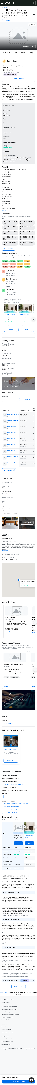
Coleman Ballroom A (12, 456)
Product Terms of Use (7, 1039)
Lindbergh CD (11, 444)
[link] (15, 657)
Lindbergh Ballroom (12, 414)
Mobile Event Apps (6, 1012)
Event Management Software (9, 1006)
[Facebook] (3, 796)
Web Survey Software (7, 1017)
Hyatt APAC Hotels (10, 749)
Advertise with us (6, 1044)
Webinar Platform (6, 1020)
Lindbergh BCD (11, 432)
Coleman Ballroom (12, 420)
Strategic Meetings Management (10, 1014)
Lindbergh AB (11, 438)
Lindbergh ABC (11, 426)
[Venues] (33, 3)
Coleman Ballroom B (12, 463)
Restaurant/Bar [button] (14, 677)
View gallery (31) (28, 46)
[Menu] (2, 2)
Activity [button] (6, 677)
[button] (33, 319)
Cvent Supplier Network (8, 999)
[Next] (35, 53)
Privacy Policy (5, 1036)
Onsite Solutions (6, 1002)
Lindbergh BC (11, 450)
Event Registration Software (9, 1009)
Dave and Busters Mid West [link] (14, 664)
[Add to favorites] (34, 15)
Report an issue (5, 992)
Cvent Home (5, 1024)
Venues (5, 7)
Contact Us (5, 1026)
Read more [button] (8, 626)
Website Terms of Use (7, 1041)
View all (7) (5, 211)
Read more (5, 550)
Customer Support (7, 1029)
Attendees (5, 397)
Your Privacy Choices (7, 1032)
